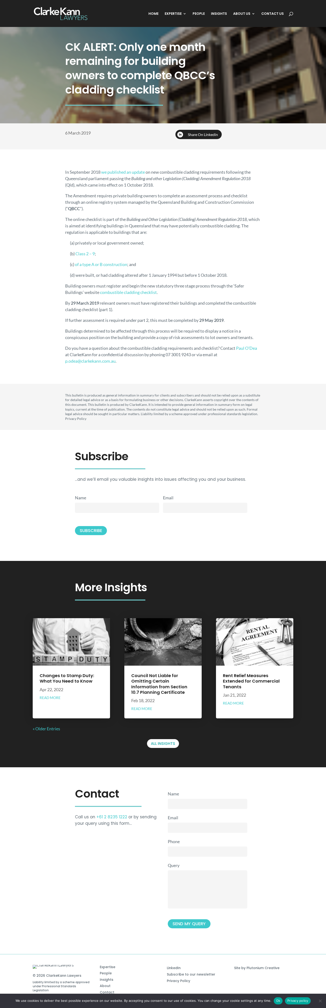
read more (50, 697)
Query (173, 865)
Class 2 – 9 (85, 253)
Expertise (107, 967)
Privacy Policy (178, 980)
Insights (106, 979)
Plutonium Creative (263, 968)
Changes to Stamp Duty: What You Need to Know (67, 678)
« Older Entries (46, 728)
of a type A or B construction (101, 264)
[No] (320, 1000)
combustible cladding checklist (128, 292)
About (105, 985)
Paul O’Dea (246, 348)
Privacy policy (297, 1001)
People (106, 973)
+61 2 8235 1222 (111, 817)
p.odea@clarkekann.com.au (90, 361)
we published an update (123, 172)
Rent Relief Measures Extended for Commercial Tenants (251, 681)
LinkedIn (174, 968)
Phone (174, 841)
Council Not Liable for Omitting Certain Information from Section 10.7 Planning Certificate (159, 684)
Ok (278, 1001)
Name (80, 497)
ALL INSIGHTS (163, 743)
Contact (107, 992)
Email (168, 497)
